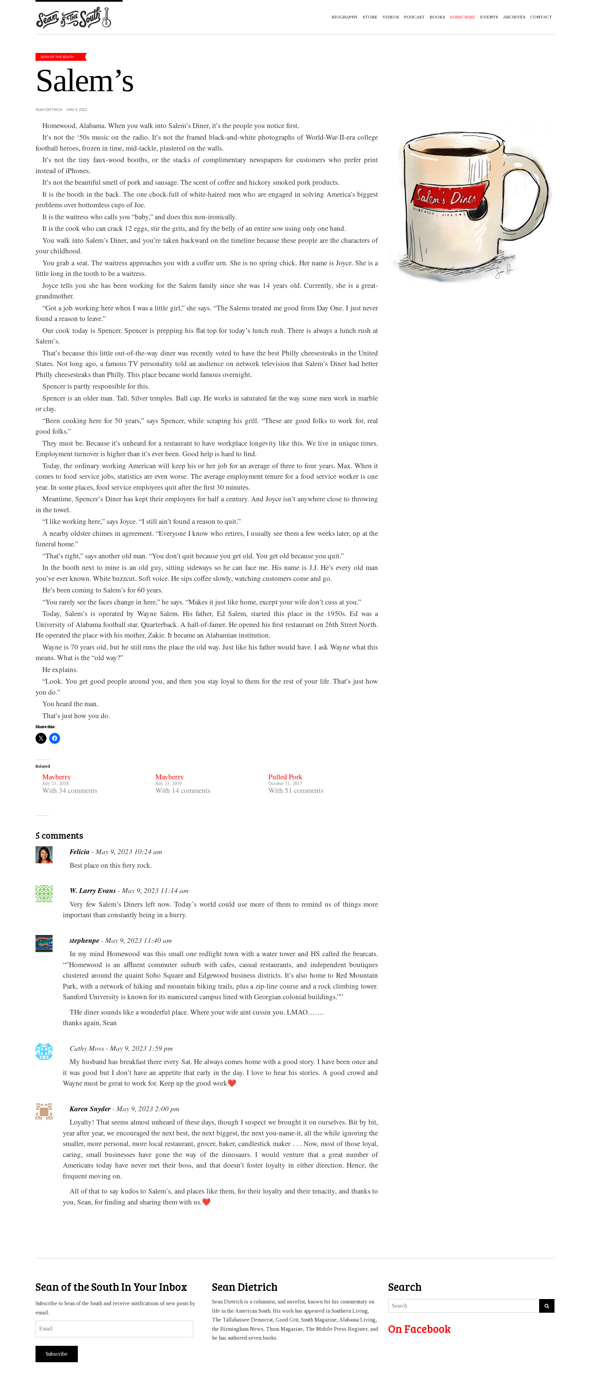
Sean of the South (57, 57)
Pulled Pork (285, 776)
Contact (541, 16)
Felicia (80, 851)
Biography (345, 16)
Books (437, 16)
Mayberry (56, 776)
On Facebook (419, 1328)
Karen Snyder (90, 1108)
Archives (514, 16)
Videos (390, 16)
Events (489, 16)
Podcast (414, 16)
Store (370, 16)
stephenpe (84, 940)
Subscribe (57, 1354)
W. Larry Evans (93, 890)
